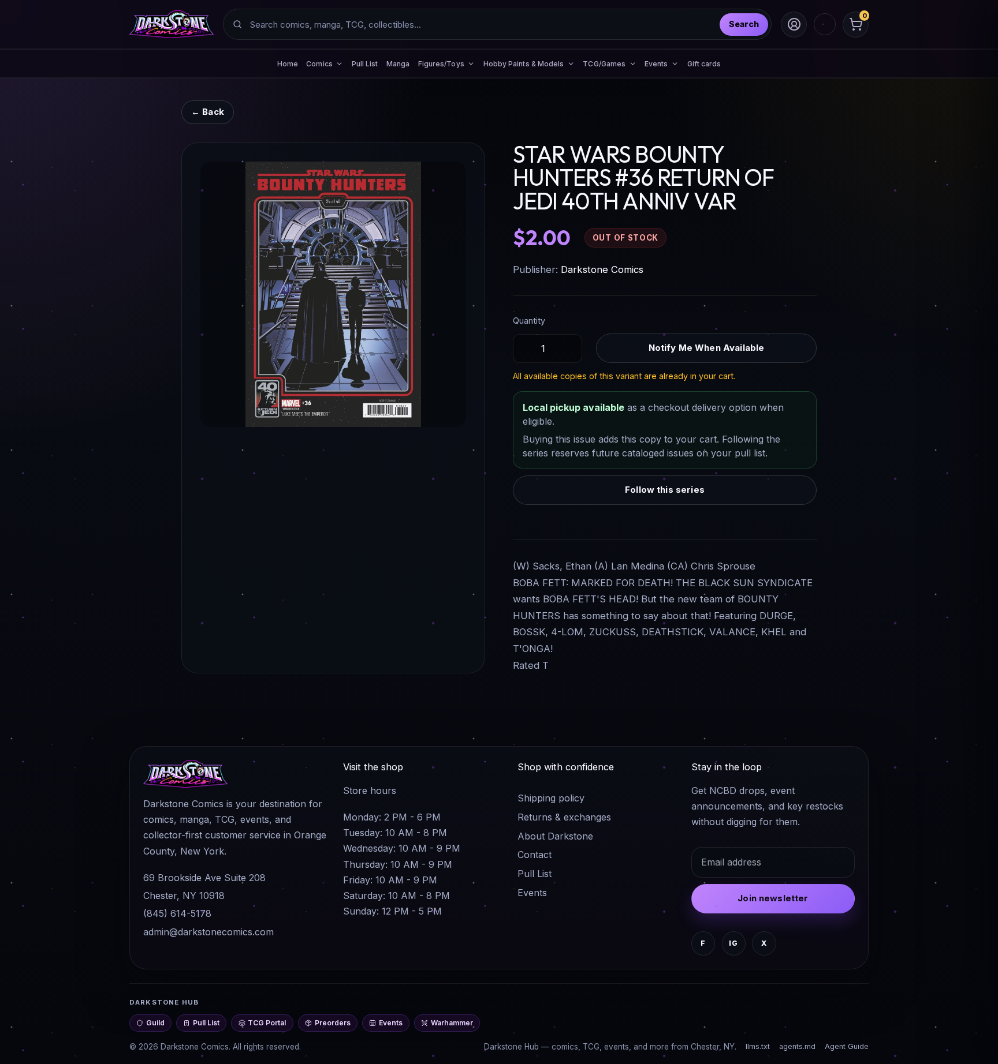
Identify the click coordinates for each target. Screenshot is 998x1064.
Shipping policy (550, 798)
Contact (534, 854)
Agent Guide (847, 1046)
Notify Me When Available (707, 347)
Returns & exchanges (564, 817)
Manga (397, 63)
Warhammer (452, 1022)
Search (744, 24)
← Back (207, 111)
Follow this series (665, 489)
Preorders (333, 1022)
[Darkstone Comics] (171, 24)
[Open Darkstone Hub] (825, 24)
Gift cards (704, 63)
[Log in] (794, 25)
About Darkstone (555, 836)
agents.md (797, 1046)
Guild (155, 1022)
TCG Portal (267, 1022)
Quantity (529, 320)
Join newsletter (773, 898)
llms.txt (758, 1046)
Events (532, 892)
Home (287, 63)
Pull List (365, 63)
